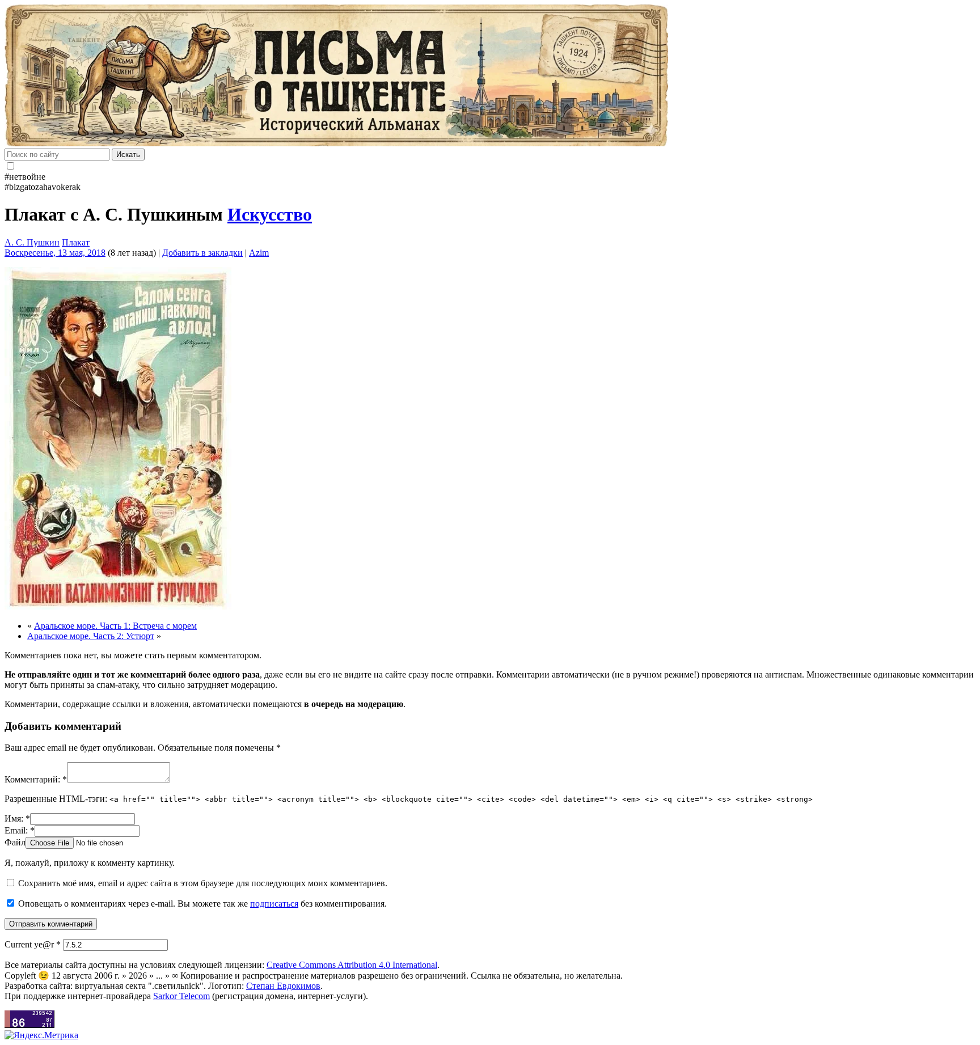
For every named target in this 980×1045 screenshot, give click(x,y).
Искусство (269, 214)
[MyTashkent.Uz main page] (490, 77)
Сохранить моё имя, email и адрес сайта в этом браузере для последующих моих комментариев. (202, 883)
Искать (128, 154)
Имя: (17, 818)
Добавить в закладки (202, 252)
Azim (259, 252)
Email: (20, 830)
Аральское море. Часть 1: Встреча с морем (115, 626)
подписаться (274, 903)
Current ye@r (33, 944)
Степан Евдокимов (283, 986)
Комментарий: (36, 779)
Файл (15, 842)
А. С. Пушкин (32, 242)
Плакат (76, 242)
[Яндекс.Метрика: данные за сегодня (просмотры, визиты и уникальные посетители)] (41, 1035)
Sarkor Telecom (181, 996)
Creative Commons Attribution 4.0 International (352, 965)
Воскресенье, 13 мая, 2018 (55, 252)
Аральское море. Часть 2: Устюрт (90, 636)
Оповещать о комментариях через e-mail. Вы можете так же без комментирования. (201, 903)
